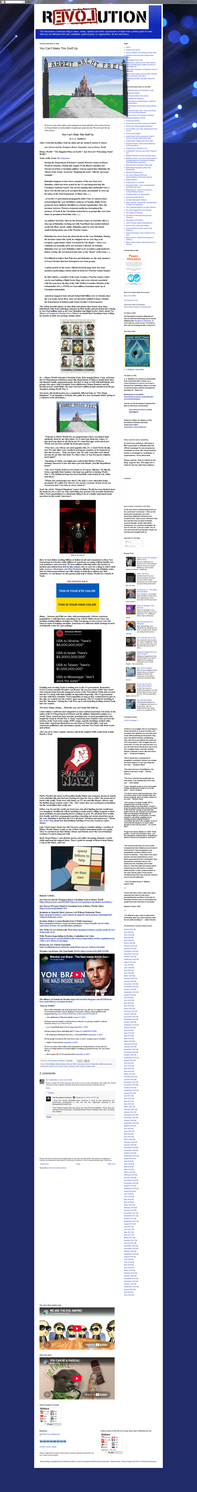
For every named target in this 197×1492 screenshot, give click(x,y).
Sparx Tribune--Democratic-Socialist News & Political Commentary (141, 203)
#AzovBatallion (50, 1064)
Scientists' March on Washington (138, 194)
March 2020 (128, 1139)
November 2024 (130, 987)
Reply (48, 1088)
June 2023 (128, 1033)
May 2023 (127, 1036)
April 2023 (127, 1039)
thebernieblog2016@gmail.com (136, 383)
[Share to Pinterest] (88, 1061)
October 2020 (129, 1120)
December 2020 (130, 1115)
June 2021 (128, 1098)
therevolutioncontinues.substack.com (137, 307)
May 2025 (127, 970)
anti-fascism (45, 1066)
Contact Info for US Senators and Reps (140, 115)
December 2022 (130, 1049)
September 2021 (130, 1090)
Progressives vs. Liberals (135, 182)
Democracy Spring (133, 121)
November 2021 (130, 1085)
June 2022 (128, 1066)
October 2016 (129, 1251)
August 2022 (128, 1060)
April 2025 (127, 973)
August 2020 (128, 1126)
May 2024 (127, 1003)
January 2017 (129, 1243)
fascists (60, 1066)
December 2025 (130, 951)
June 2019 (128, 1164)
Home (78, 1164)
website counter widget (48, 1447)
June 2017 (128, 1229)
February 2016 (129, 1273)
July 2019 (127, 1161)
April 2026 (127, 940)
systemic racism (74, 1066)
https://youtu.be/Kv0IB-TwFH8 (95, 951)
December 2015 (130, 1278)
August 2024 (128, 995)
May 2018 (127, 1199)
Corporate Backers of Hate (135, 118)
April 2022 (127, 1071)
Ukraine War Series (133, 50)
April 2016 (127, 1268)
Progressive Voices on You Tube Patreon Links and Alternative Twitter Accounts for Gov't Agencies (141, 65)
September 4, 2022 (95, 1034)
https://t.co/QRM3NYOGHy (86, 1031)
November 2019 (130, 1150)
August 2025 (128, 962)
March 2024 (128, 1009)
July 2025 (127, 965)
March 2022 (128, 1074)
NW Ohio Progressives (134, 172)
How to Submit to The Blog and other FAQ (141, 53)
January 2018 (129, 1210)
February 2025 (129, 978)
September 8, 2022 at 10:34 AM (60, 1080)
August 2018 (128, 1191)
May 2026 (127, 938)
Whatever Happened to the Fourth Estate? (147, 653)
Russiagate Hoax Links (134, 60)
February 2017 (129, 1240)
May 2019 (127, 1167)
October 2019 (129, 1153)
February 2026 (129, 946)
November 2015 (130, 1281)
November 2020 (130, 1118)
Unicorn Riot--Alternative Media (137, 226)
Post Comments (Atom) (57, 1168)
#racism (87, 1064)
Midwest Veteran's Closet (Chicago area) (141, 156)
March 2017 (128, 1238)
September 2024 (130, 992)
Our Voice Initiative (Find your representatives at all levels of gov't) (139, 176)
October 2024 (129, 989)
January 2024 (129, 1014)
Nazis (66, 1066)
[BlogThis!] (80, 1061)
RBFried (138, 1461)
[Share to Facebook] (86, 1061)
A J (47, 1080)
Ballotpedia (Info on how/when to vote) (140, 90)
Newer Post (44, 1164)
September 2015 (130, 1287)
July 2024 (127, 998)
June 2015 (128, 1295)
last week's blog (46, 820)
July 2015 (127, 1292)
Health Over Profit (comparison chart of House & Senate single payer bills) (140, 137)
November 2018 (130, 1183)
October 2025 (129, 957)
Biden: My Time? (143, 574)
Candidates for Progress (135, 99)
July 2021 (127, 1096)
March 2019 (128, 1172)
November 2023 (130, 1019)
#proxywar (80, 1064)
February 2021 (129, 1109)
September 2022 (130, 1058)
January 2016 (129, 1276)
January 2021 (129, 1112)
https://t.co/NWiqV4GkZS (64, 1013)
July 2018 (127, 1194)
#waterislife (94, 1064)
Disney (51, 1066)
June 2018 (128, 1197)
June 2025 (128, 968)
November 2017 (130, 1216)
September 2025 (130, 959)
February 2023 (129, 1044)
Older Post (111, 1164)
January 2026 (129, 949)
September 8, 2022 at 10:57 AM (87, 1098)
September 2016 (130, 1254)
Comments (131, 546)
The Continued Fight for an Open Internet (141, 207)
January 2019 (129, 1178)
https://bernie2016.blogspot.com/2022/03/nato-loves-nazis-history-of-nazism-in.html (76, 1000)
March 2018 (128, 1205)
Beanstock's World (132, 93)
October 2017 (129, 1219)
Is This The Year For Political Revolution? (144, 685)
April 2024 (127, 1006)
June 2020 (128, 1131)
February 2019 (129, 1175)
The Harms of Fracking (134, 213)
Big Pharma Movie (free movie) (137, 96)
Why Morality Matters (144, 700)
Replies (51, 1093)
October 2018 (129, 1186)
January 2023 (129, 1047)
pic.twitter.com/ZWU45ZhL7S (85, 1013)
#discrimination (61, 1064)
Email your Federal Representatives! (139, 126)
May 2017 (127, 1232)
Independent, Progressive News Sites (139, 141)
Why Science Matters (144, 668)
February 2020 (129, 1142)
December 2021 (130, 1082)
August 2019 (128, 1158)
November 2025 (130, 954)
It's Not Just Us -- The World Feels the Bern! (147, 591)
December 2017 (130, 1213)
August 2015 (128, 1289)
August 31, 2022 (79, 1017)
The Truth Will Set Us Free (146, 638)
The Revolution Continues (62, 1098)
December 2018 (130, 1180)
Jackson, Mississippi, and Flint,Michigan (63, 568)
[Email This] (78, 1061)
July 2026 (127, 932)
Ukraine (82, 1066)
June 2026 (128, 935)
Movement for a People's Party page (139, 165)
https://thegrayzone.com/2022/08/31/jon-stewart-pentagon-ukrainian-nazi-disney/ (76, 901)
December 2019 (130, 1148)
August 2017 (128, 1224)
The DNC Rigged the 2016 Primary (138, 210)
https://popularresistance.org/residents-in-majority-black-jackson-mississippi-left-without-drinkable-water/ (76, 915)
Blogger (153, 1461)
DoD (56, 1066)
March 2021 (128, 1107)
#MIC (75, 1064)
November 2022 (130, 1052)
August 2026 (128, 929)
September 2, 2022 (81, 1027)
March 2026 (128, 943)
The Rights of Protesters (134, 220)
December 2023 (130, 1017)
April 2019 (127, 1169)
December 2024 (130, 984)
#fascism (69, 1064)
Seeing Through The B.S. (135, 197)
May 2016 (127, 1265)
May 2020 (127, 1134)
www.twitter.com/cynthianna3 (135, 427)
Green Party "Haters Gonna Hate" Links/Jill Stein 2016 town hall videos (141, 75)
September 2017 (130, 1221)
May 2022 (127, 1068)
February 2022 (129, 1077)
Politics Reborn (131, 180)
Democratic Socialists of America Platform (141, 123)
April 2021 (127, 1104)
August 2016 (128, 1257)
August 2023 (128, 1028)
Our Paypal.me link (131, 300)
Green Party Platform (133, 134)
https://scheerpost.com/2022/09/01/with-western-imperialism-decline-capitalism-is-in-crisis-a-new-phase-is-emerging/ (77, 939)
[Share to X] (83, 1061)
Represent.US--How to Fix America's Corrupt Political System (139, 191)
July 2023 (127, 1030)
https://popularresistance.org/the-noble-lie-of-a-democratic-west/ (77, 930)
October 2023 (129, 1022)
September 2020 (130, 1123)
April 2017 (127, 1235)
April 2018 (127, 1202)
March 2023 (128, 1041)
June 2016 (128, 1262)
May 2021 (127, 1101)
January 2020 (129, 1145)
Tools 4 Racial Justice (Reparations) (139, 223)
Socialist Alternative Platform (136, 200)
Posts (129, 542)
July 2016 (127, 1259)
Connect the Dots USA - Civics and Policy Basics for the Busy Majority (141, 111)
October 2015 (129, 1284)
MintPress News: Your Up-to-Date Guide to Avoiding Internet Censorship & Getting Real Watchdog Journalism (141, 160)
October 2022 (129, 1055)
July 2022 (127, 1063)
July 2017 (127, 1227)
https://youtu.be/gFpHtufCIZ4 (54, 908)
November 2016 (130, 1249)
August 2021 (128, 1093)
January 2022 (129, 1079)
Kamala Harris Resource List (136, 148)
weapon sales (90, 1066)
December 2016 (130, 1246)
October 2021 (129, 1088)
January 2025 (129, 981)
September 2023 (130, 1025)
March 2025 (128, 976)
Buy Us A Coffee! (130, 296)
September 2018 (130, 1188)
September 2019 (130, 1156)
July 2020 (127, 1129)
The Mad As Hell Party (142, 321)
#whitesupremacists (105, 1064)
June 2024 (128, 1000)
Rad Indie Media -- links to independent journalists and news (140, 186)
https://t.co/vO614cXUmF (62, 1023)
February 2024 (129, 1011)
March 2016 (128, 1270)
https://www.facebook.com (139, 410)
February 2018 (129, 1208)
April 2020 (127, 1137)
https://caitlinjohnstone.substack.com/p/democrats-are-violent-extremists (72, 946)
